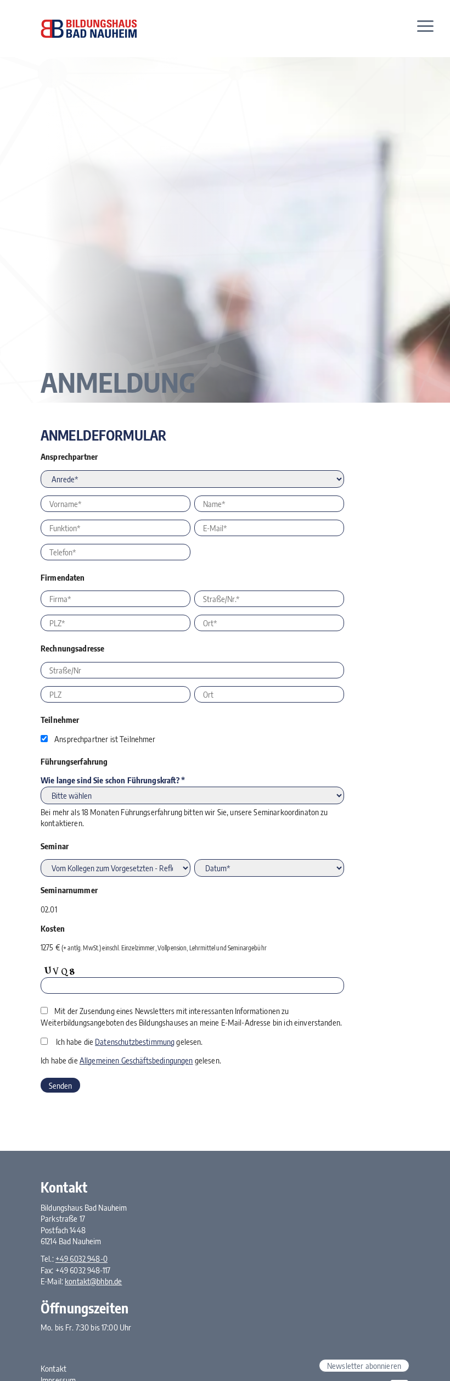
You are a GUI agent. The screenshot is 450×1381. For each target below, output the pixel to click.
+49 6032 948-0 (81, 1258)
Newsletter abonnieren (364, 1366)
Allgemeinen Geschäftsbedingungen (136, 1060)
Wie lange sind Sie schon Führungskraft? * (113, 780)
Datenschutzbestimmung (135, 1041)
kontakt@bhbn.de (93, 1281)
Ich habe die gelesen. (129, 1041)
